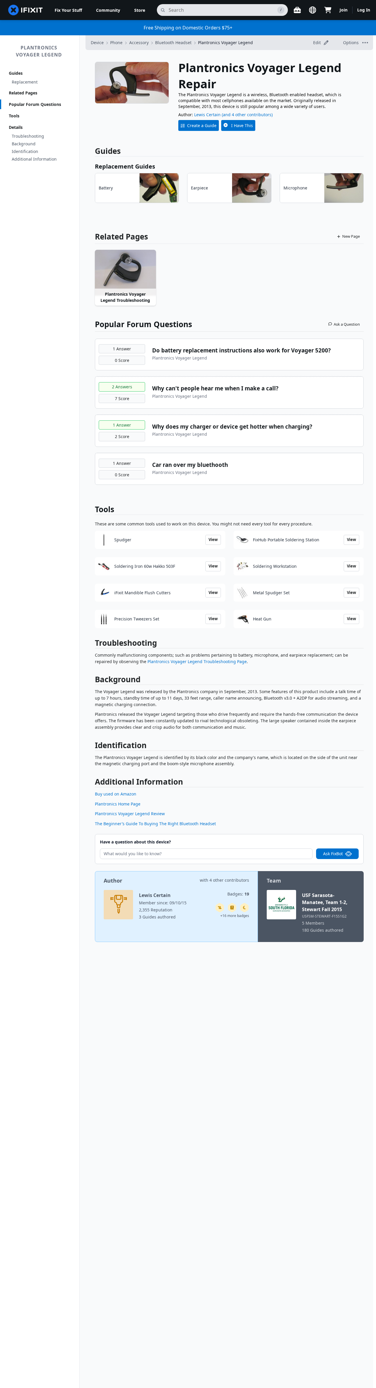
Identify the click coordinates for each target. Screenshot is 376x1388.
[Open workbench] (297, 10)
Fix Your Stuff (68, 10)
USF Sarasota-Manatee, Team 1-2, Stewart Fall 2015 (325, 902)
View (213, 539)
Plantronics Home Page (117, 804)
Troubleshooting (28, 136)
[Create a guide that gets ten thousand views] (219, 907)
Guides (16, 73)
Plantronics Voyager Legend (39, 51)
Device (97, 42)
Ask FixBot (333, 853)
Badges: (238, 894)
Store (139, 10)
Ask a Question (347, 324)
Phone (116, 42)
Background (24, 144)
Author (113, 880)
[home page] (25, 10)
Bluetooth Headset (173, 42)
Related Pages (23, 93)
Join (344, 10)
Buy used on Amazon (115, 794)
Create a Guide (201, 125)
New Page (351, 236)
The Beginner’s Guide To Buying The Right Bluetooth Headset (155, 823)
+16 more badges (234, 915)
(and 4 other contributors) (247, 114)
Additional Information (34, 159)
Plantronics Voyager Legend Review (130, 813)
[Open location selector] (312, 10)
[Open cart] (328, 10)
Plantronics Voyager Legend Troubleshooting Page (197, 661)
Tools (14, 116)
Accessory (139, 42)
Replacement (25, 82)
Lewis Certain (207, 114)
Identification (25, 151)
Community (108, 10)
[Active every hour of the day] (244, 907)
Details (16, 127)
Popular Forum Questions (35, 104)
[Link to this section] (92, 644)
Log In (363, 10)
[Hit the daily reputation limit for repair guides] (232, 907)
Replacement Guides (125, 166)
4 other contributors (229, 880)
